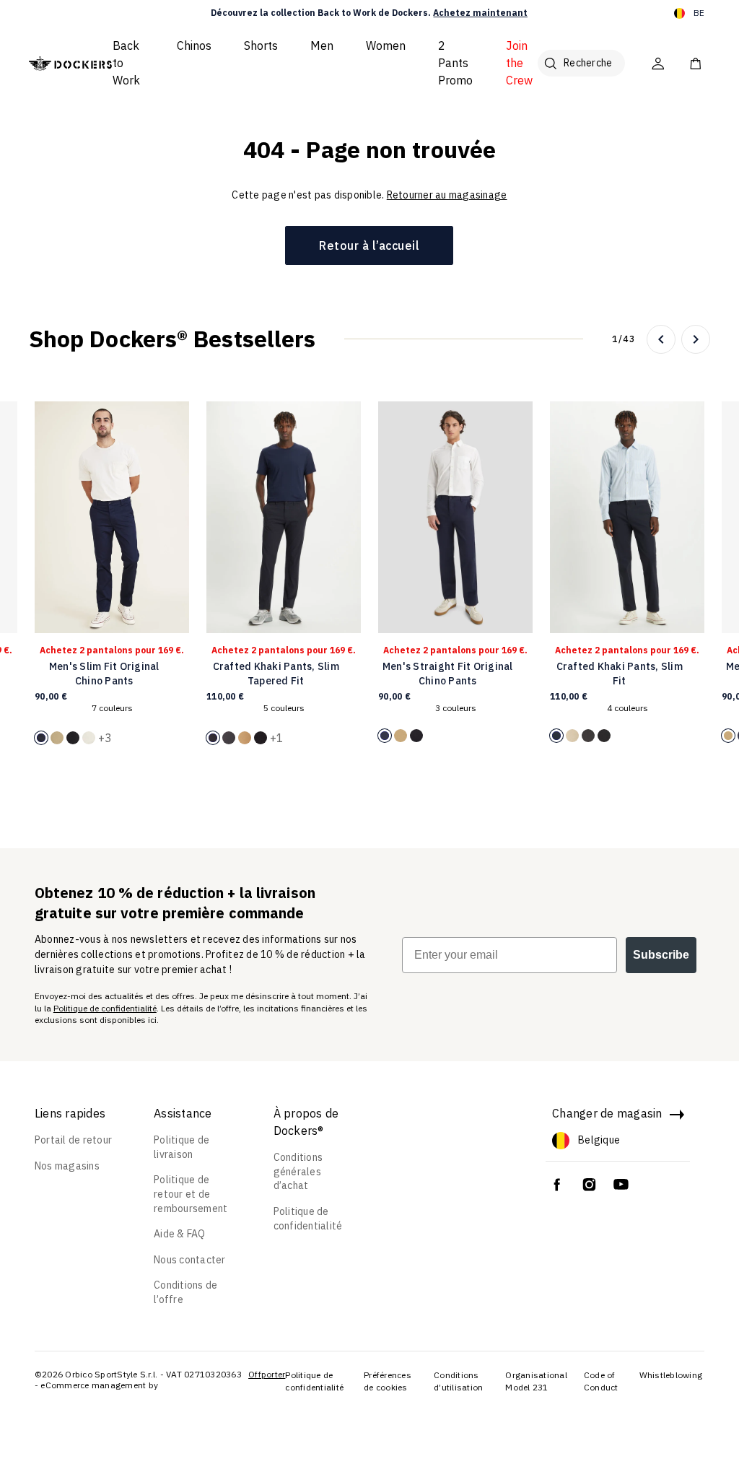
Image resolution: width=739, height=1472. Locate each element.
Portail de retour (73, 1139)
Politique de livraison (181, 1147)
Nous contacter (190, 1259)
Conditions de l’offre (185, 1292)
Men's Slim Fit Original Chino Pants (104, 673)
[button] (661, 339)
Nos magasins (67, 1165)
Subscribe (661, 955)
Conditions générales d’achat (298, 1171)
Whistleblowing (671, 1374)
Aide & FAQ (180, 1233)
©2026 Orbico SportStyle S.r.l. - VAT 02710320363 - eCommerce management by (138, 1380)
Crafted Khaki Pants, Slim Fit (619, 673)
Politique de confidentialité (105, 1008)
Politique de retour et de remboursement (190, 1193)
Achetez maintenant (480, 12)
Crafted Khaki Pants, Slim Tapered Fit (276, 673)
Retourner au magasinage (447, 194)
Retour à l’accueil (369, 245)
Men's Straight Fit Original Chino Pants (447, 673)
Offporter (266, 1374)
